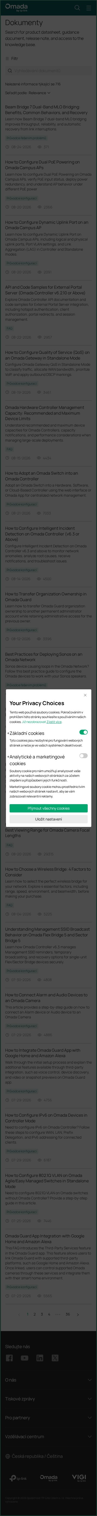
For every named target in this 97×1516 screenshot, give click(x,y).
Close (85, 695)
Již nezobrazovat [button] (34, 722)
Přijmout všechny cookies (49, 808)
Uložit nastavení (48, 819)
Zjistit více (54, 722)
